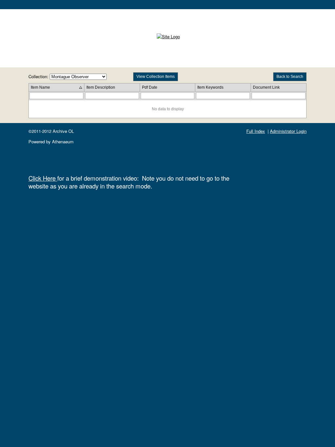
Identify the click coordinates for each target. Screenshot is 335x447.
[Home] (168, 36)
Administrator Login (288, 131)
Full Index (255, 131)
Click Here (42, 178)
